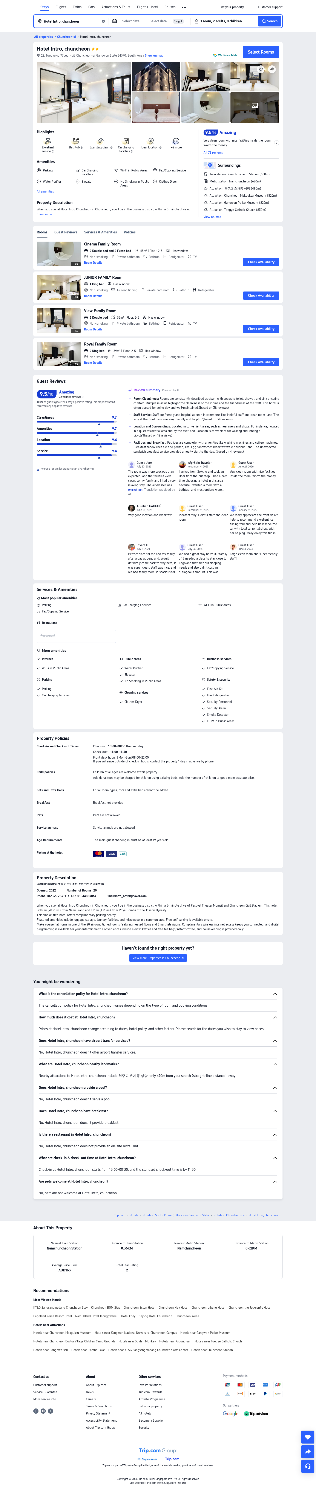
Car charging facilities (55, 695)
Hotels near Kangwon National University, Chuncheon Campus (136, 1332)
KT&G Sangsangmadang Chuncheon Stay (60, 1307)
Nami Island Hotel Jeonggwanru (96, 1316)
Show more (44, 214)
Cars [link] (91, 7)
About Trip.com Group (100, 1427)
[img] (84, 92)
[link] (231, 7)
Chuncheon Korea (187, 1316)
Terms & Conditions (99, 1406)
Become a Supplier (151, 1420)
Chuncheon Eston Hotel (139, 1307)
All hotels (145, 1413)
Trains (77, 7)
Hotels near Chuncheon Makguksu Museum (62, 1332)
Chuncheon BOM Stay (105, 1307)
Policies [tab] (130, 232)
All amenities (45, 191)
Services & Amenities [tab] (100, 232)
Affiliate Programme (152, 1399)
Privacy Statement (98, 1413)
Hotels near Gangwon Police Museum (205, 1332)
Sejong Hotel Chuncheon (155, 1316)
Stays (44, 7)
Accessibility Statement (101, 1420)
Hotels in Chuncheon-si (228, 1215)
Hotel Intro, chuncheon (63, 49)
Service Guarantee (45, 1392)
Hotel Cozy (128, 1316)
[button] (184, 7)
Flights (61, 7)
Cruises (170, 7)
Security (144, 1427)
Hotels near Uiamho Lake (88, 1350)
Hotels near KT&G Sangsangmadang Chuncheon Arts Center (148, 1350)
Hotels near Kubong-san (175, 1341)
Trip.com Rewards (150, 1392)
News (90, 1392)
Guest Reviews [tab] (65, 232)
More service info (44, 1399)
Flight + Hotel (147, 7)
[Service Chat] (307, 1466)
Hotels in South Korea (157, 1215)
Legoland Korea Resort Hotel (52, 1316)
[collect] (307, 1437)
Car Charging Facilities (137, 605)
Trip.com (119, 1215)
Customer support (45, 1385)
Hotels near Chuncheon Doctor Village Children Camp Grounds (74, 1341)
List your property (150, 1406)
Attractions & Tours (115, 7)
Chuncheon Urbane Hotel (208, 1307)
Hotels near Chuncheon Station (212, 1350)
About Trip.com (96, 1385)
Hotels (134, 1215)
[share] (307, 1451)
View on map (212, 217)
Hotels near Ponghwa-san (50, 1350)
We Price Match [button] (228, 55)
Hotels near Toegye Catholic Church (218, 1341)
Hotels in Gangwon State (192, 1215)
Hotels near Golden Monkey (137, 1341)
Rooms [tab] (42, 232)
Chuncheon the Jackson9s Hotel (250, 1307)
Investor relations (150, 1385)
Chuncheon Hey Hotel (173, 1307)
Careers (91, 1399)
